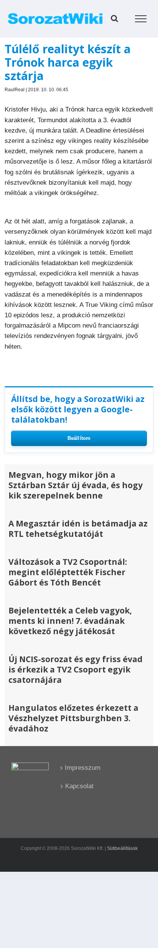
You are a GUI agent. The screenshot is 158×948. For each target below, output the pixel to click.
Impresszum (79, 767)
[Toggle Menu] (141, 18)
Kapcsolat (79, 786)
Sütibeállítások (122, 848)
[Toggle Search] (114, 18)
